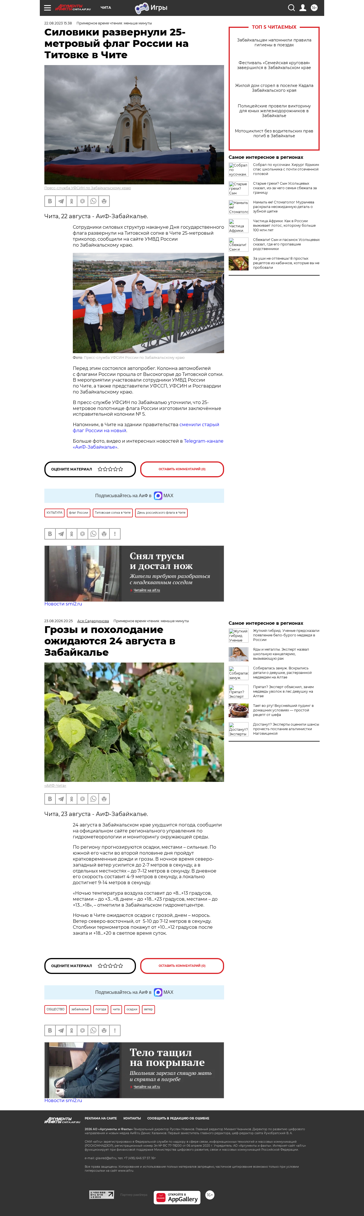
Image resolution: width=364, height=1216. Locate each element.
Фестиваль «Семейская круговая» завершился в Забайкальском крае (274, 65)
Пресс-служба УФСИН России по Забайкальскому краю (134, 357)
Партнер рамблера (133, 1194)
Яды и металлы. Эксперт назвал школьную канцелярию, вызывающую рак (281, 654)
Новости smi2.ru (63, 604)
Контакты (132, 1118)
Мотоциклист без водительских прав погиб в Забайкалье (274, 133)
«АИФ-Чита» (55, 785)
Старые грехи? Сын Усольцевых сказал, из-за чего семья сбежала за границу (285, 188)
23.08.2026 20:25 (58, 621)
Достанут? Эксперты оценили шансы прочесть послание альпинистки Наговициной (286, 729)
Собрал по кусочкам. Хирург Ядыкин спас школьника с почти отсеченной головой (286, 169)
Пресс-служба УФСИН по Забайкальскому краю (87, 188)
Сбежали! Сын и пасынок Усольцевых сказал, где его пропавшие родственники (286, 244)
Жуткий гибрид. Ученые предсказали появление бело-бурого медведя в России (286, 635)
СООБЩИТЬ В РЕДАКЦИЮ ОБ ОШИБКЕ (178, 1118)
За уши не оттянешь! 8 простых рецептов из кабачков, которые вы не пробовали (286, 263)
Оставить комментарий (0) (182, 469)
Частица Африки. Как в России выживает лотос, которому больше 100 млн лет (284, 225)
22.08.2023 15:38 (58, 23)
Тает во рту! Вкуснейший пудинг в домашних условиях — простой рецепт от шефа (283, 710)
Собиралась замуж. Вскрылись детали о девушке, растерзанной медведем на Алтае (282, 672)
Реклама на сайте (101, 1118)
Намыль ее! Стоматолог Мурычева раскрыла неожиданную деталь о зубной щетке (283, 206)
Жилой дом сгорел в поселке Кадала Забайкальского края (274, 88)
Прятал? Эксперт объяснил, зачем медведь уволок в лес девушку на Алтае (283, 691)
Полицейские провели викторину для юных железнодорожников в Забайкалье (274, 111)
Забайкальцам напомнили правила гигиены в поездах (274, 42)
